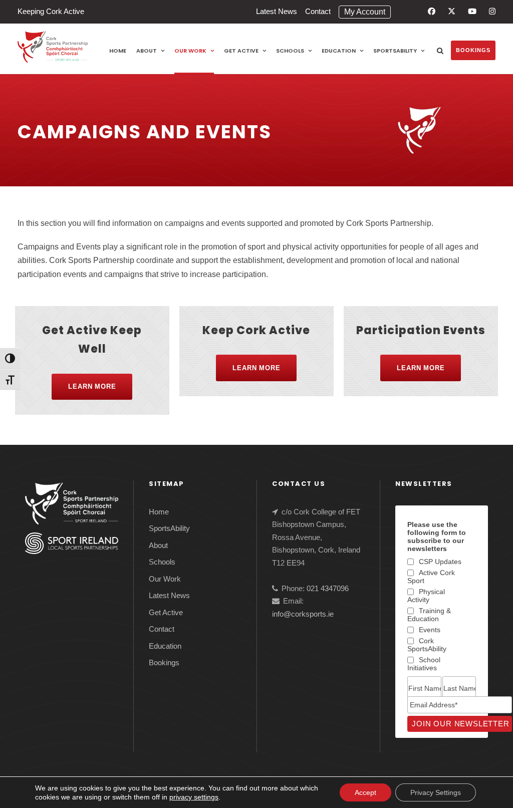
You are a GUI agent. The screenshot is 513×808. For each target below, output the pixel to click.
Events (429, 630)
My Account (364, 12)
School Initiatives (423, 664)
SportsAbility (395, 51)
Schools (290, 51)
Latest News (276, 11)
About (146, 51)
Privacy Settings (435, 792)
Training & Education (429, 615)
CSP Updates (440, 562)
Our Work (190, 51)
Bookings (473, 50)
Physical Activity (426, 596)
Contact (318, 11)
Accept (365, 792)
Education (339, 51)
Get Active (241, 51)
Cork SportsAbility (426, 645)
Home (117, 51)
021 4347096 (328, 588)
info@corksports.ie (303, 614)
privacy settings (193, 797)
